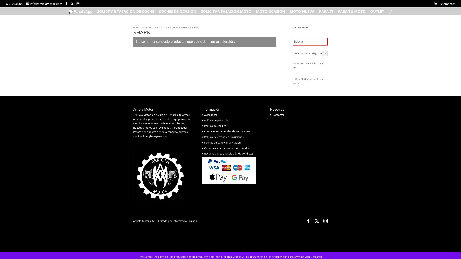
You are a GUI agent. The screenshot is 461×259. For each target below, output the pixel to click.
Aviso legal (210, 115)
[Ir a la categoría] (325, 53)
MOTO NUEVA (302, 12)
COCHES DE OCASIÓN (177, 12)
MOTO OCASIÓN (270, 12)
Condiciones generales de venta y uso (227, 131)
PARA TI (326, 12)
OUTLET (377, 12)
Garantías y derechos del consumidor (226, 148)
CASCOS (162, 27)
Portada (138, 27)
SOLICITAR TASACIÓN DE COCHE (125, 12)
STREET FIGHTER (179, 27)
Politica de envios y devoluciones (224, 137)
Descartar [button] (316, 256)
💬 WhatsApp (81, 12)
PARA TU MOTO (352, 12)
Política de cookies (215, 126)
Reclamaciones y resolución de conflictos (228, 153)
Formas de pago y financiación (222, 142)
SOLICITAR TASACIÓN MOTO (226, 12)
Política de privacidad (217, 120)
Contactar (278, 115)
